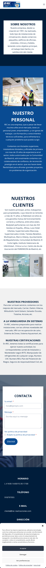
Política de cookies (12, 565)
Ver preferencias (23, 560)
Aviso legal (36, 565)
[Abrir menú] (40, 4)
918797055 (9, 497)
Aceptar (23, 548)
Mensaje (9, 412)
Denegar (23, 554)
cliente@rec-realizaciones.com (17, 511)
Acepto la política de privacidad (22, 434)
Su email (9, 401)
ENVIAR (11, 441)
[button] (43, 526)
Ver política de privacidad (15, 431)
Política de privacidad (25, 565)
